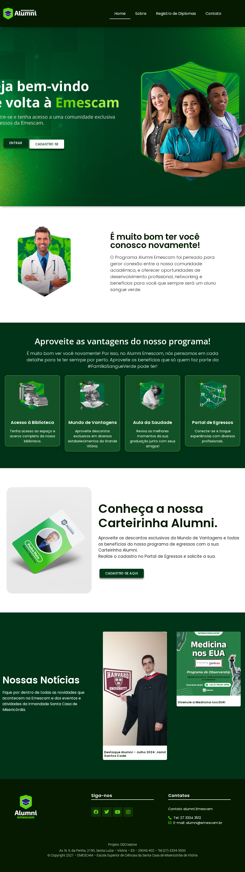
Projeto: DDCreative (122, 844)
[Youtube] (117, 812)
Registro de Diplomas (176, 13)
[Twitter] (106, 812)
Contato (213, 13)
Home (120, 13)
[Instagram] (128, 812)
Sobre (140, 13)
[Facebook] (96, 812)
